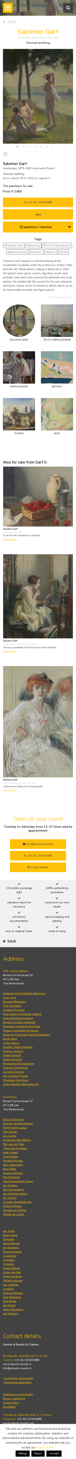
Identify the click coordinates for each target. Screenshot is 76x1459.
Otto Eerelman (12, 1006)
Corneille (8, 1264)
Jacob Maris (10, 1039)
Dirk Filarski (10, 1132)
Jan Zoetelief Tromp (15, 1076)
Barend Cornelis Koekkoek (19, 1022)
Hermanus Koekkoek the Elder (21, 1026)
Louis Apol (9, 997)
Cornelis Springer (13, 1072)
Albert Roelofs (12, 1055)
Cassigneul (10, 1256)
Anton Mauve (11, 1043)
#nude (63, 252)
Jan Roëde (9, 1305)
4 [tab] (35, 147)
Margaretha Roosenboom (18, 1064)
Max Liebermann (13, 1165)
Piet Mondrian (11, 1177)
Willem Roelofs (12, 1059)
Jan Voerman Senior (15, 1194)
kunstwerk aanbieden (18, 1382)
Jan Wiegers (10, 1314)
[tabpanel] (38, 96)
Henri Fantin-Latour (15, 1128)
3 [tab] (29, 147)
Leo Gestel (9, 1136)
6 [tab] (47, 147)
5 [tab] (41, 147)
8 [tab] (58, 147)
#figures (51, 252)
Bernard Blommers (14, 1002)
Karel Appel (10, 1235)
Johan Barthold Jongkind (18, 1018)
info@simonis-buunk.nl (17, 1368)
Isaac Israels (10, 1152)
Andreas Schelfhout (15, 1068)
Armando (8, 1239)
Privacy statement (14, 1398)
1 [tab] (17, 147)
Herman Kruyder (13, 1161)
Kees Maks (9, 1169)
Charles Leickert (13, 1051)
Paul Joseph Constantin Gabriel (22, 1014)
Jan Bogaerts (11, 1247)
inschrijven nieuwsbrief (18, 1378)
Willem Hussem (12, 1280)
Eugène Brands (12, 1252)
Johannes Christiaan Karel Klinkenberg (26, 1035)
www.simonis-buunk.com (18, 1423)
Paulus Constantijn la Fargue (21, 1030)
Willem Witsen (12, 1206)
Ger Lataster (11, 1285)
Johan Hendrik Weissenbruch (21, 1084)
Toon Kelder (10, 1156)
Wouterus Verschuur (16, 1080)
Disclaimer (9, 1407)
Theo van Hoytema (15, 1148)
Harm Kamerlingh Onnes (18, 1181)
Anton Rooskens (13, 1309)
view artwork (9, 539)
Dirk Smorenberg (13, 1189)
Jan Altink (9, 1231)
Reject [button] (38, 1453)
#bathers (36, 252)
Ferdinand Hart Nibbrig (17, 1140)
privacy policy (45, 1447)
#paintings (33, 245)
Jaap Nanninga (12, 1297)
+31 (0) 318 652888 (39, 202)
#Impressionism (17, 252)
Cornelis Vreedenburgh (17, 1202)
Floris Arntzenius (13, 1119)
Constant (8, 1260)
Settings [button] (22, 1453)
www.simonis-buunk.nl (17, 1364)
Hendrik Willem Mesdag (18, 1047)
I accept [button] (54, 1453)
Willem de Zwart (13, 1214)
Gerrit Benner (11, 1243)
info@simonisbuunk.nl (39, 844)
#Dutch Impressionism (57, 245)
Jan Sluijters (10, 1185)
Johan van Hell (12, 1272)
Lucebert (8, 1289)
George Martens (13, 1173)
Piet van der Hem (13, 1144)
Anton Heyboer (12, 1276)
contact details (39, 867)
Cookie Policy (11, 1403)
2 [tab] (23, 147)
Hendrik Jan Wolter (15, 1210)
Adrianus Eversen (14, 1010)
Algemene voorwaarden (18, 1394)
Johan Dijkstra (11, 1268)
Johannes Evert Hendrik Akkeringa (24, 993)
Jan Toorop (10, 1198)
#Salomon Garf (13, 245)
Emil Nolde (9, 1301)
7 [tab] (53, 147)
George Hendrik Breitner (18, 1123)
